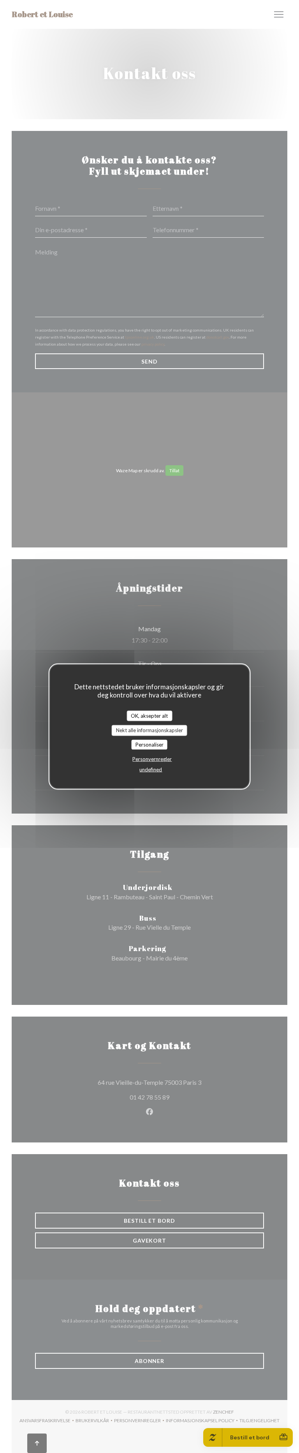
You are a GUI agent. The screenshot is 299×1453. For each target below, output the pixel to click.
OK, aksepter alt (149, 715)
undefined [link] (150, 769)
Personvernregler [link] (152, 759)
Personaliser (149, 744)
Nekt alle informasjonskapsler (149, 730)
